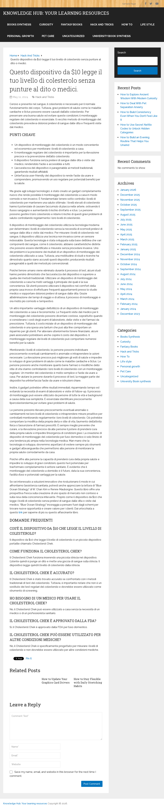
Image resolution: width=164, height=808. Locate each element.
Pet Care (48, 36)
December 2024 (130, 254)
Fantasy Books (71, 24)
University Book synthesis (112, 36)
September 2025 (130, 209)
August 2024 (127, 274)
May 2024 (126, 289)
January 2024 (128, 308)
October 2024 (128, 264)
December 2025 (130, 194)
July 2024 (126, 279)
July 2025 (125, 219)
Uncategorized (73, 36)
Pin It (29, 658)
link (21, 512)
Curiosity (46, 24)
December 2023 (130, 313)
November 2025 (130, 199)
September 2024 (130, 269)
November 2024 (130, 259)
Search (122, 52)
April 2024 (126, 294)
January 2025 (128, 249)
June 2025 (126, 224)
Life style (147, 24)
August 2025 (127, 214)
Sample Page (129, 4)
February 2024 (129, 303)
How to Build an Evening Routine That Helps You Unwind (134, 141)
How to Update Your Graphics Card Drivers (56, 680)
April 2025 (126, 234)
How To (127, 24)
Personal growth (20, 36)
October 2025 (128, 204)
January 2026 (128, 189)
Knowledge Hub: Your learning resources (56, 13)
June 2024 (126, 284)
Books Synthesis (19, 24)
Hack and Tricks (102, 24)
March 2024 (127, 298)
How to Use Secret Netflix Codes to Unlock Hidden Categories (136, 128)
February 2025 (128, 244)
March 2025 (127, 239)
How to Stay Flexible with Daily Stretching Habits (88, 682)
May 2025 (126, 229)
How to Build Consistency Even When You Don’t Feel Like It (138, 116)
